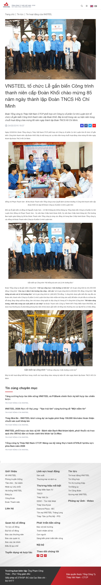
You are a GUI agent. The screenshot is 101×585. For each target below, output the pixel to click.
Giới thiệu (11, 471)
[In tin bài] (82, 125)
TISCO (39, 494)
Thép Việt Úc (42, 497)
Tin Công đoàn (74, 491)
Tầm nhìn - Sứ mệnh (14, 483)
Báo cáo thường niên (14, 535)
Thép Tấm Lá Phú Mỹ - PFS (48, 516)
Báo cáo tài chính (12, 542)
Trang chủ (9, 14)
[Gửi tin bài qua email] (94, 125)
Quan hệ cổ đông (15, 522)
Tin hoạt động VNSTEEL (78, 475)
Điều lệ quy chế (11, 546)
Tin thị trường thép (76, 483)
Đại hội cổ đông (12, 531)
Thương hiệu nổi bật (49, 485)
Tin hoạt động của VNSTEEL (39, 14)
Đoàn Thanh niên (12, 502)
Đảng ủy (8, 494)
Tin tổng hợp (74, 479)
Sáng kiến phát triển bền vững (50, 538)
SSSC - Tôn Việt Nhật (46, 501)
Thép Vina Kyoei (44, 505)
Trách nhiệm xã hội (45, 531)
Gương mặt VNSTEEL (77, 494)
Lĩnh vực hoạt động (48, 471)
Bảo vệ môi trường (45, 527)
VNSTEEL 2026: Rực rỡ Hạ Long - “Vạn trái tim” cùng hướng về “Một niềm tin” (45, 408)
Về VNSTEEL (10, 475)
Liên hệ (9, 508)
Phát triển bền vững (48, 522)
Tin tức (20, 14)
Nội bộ (40, 544)
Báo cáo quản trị (12, 538)
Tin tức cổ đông (12, 527)
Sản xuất (40, 475)
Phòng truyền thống (13, 479)
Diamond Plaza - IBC (45, 509)
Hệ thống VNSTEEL (13, 491)
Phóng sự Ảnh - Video (81, 500)
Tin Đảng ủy (73, 487)
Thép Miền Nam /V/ (45, 490)
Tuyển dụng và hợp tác (18, 552)
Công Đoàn (10, 498)
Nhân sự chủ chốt (13, 487)
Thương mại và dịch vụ (46, 479)
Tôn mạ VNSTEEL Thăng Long (50, 513)
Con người (41, 535)
